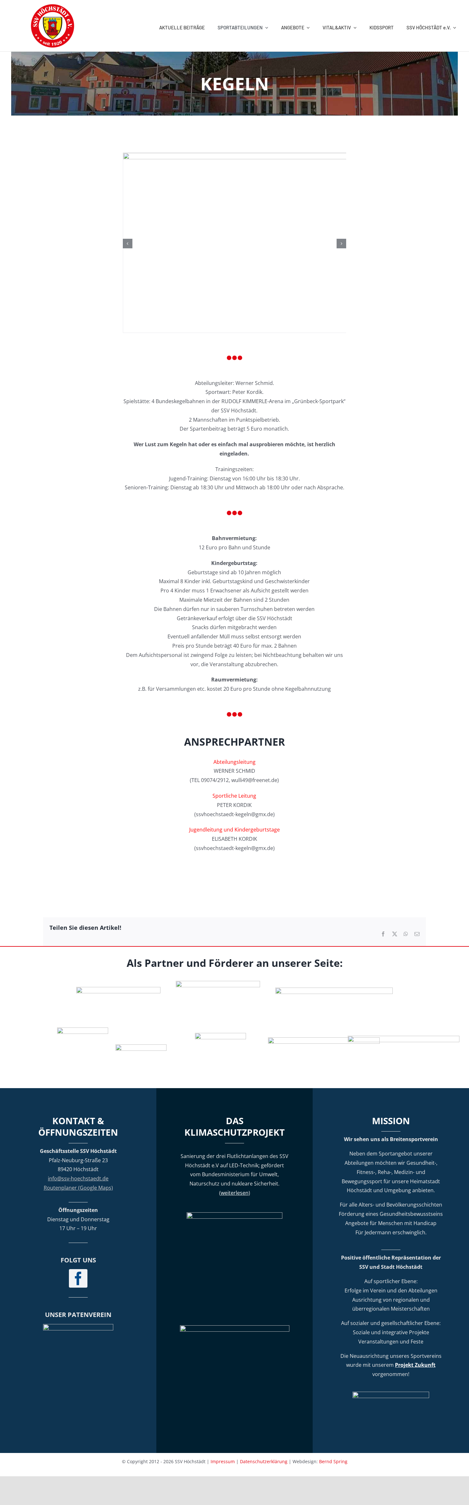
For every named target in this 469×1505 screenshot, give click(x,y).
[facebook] (78, 1278)
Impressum (223, 1461)
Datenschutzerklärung (263, 1461)
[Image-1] (282, 156)
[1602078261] (82, 1030)
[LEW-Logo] (141, 1046)
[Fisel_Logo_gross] (403, 1038)
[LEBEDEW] (218, 983)
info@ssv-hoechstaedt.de (78, 1178)
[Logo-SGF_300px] (78, 1326)
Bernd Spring (333, 1461)
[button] (127, 243)
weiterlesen (235, 1192)
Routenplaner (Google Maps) (78, 1187)
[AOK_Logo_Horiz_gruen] (334, 990)
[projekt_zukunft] (391, 1394)
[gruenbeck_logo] (118, 989)
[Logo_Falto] (324, 1039)
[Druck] (220, 1035)
